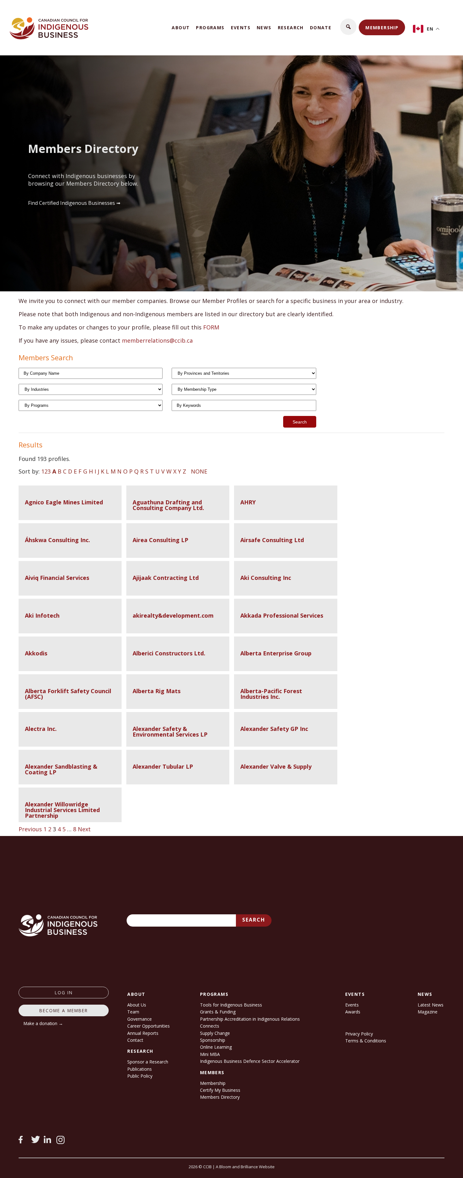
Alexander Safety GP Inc (274, 728)
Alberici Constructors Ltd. (169, 653)
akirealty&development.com (173, 615)
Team (133, 1012)
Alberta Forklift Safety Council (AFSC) (68, 693)
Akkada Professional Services (281, 615)
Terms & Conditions (365, 1041)
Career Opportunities (148, 1026)
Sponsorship (212, 1040)
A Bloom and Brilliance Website (245, 1167)
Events (240, 28)
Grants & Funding (218, 1012)
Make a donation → (43, 1023)
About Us (136, 1005)
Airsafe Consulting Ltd (272, 540)
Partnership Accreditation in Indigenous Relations (250, 1019)
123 (46, 471)
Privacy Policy (359, 1034)
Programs (210, 28)
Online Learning (216, 1047)
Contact (135, 1040)
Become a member (63, 1010)
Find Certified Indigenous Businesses (71, 202)
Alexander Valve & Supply (276, 766)
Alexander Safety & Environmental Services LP (170, 731)
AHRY (248, 502)
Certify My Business (220, 1090)
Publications (139, 1069)
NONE (199, 471)
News (264, 28)
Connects (209, 1026)
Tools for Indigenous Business (231, 1005)
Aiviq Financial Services (57, 577)
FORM (211, 327)
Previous (30, 829)
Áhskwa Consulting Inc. (57, 540)
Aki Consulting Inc (265, 577)
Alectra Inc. (41, 728)
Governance (139, 1019)
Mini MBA (210, 1054)
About (181, 28)
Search (253, 919)
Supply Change (215, 1033)
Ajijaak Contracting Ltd (166, 577)
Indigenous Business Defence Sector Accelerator (250, 1061)
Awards (352, 1012)
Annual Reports (142, 1033)
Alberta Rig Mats (156, 691)
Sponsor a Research (147, 1062)
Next (84, 829)
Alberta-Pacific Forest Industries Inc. (271, 693)
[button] (348, 27)
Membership (381, 28)
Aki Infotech (42, 615)
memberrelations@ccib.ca (157, 340)
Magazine (427, 1012)
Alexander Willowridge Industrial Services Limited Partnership (62, 809)
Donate (320, 28)
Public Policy (139, 1076)
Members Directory (220, 1097)
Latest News (430, 1005)
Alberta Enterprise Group (276, 653)
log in (64, 993)
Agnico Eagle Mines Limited (64, 502)
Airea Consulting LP (160, 540)
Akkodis (36, 653)
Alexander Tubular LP (163, 766)
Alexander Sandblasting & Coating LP (61, 769)
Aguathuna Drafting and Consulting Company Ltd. (168, 505)
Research (291, 28)
